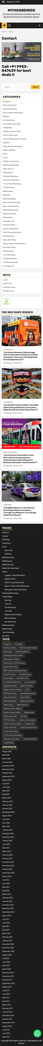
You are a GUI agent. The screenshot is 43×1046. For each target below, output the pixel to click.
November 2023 (8, 837)
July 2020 (5, 958)
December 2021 (8, 905)
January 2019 (7, 1012)
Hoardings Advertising (10, 593)
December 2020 (8, 944)
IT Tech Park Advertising (12, 184)
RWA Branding (8, 251)
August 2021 (7, 916)
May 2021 (5, 926)
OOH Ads (23, 716)
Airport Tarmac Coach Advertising (17, 586)
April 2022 (6, 891)
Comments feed (9, 287)
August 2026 (7, 751)
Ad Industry (19, 644)
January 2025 (7, 805)
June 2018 (6, 1033)
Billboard (6, 116)
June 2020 (6, 962)
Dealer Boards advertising (12, 146)
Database (6, 143)
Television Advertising (11, 739)
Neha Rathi (18, 363)
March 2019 (6, 1005)
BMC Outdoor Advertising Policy (15, 671)
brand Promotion (10, 674)
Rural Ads (5, 636)
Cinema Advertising (10, 135)
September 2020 (8, 951)
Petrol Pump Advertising (12, 232)
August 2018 (7, 1026)
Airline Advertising (9, 105)
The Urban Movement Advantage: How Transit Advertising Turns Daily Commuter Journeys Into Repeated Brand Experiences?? (20, 356)
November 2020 (8, 948)
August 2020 (7, 955)
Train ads (8, 604)
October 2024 (7, 809)
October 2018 (7, 1019)
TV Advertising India (10, 262)
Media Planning (7, 565)
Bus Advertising (9, 120)
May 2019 (5, 998)
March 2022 (6, 894)
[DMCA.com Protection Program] (6, 301)
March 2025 (6, 798)
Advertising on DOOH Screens (14, 663)
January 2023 (7, 858)
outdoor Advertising (11, 731)
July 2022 (5, 880)
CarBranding (7, 128)
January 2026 (7, 762)
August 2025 (7, 780)
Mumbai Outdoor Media (12, 712)
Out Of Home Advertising (13, 735)
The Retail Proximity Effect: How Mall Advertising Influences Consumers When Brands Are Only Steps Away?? (20, 407)
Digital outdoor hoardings (13, 690)
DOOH (5, 154)
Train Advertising (9, 255)
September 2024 (8, 812)
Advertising (8, 652)
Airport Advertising (10, 109)
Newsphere (32, 1041)
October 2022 (7, 869)
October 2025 (7, 773)
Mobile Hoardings (9, 214)
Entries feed (7, 283)
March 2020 (6, 969)
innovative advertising (11, 180)
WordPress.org (8, 291)
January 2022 (7, 901)
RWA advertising (8, 625)
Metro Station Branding (11, 202)
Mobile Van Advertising (10, 568)
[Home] (4, 25)
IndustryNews (8, 172)
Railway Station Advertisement (14, 244)
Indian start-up (8, 169)
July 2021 (5, 919)
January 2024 (7, 830)
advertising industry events (13, 655)
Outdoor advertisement (28, 727)
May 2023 (5, 848)
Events (5, 158)
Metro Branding (10, 618)
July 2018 (5, 1030)
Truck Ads (8, 611)
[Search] (39, 25)
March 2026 (6, 759)
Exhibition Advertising (11, 161)
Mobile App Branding (10, 210)
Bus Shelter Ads (22, 678)
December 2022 (8, 862)
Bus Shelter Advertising (11, 124)
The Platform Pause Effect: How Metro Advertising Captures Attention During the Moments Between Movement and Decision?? (20, 458)
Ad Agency (7, 101)
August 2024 (7, 816)
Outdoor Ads (29, 724)
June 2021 (6, 923)
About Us (5, 532)
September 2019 (8, 983)
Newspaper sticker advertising (15, 589)
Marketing (6, 195)
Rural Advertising (9, 247)
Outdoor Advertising (10, 229)
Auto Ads (8, 600)
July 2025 (5, 784)
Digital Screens (10, 579)
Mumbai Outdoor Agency (13, 708)
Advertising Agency (22, 652)
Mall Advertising (8, 557)
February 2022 (7, 898)
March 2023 (6, 851)
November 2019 (8, 976)
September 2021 (8, 912)
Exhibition (8, 554)
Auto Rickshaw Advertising (13, 113)
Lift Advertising (8, 187)
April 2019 (6, 1001)
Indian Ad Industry (10, 697)
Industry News (25, 697)
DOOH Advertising (10, 693)
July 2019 (5, 990)
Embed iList (6, 543)
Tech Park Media (8, 632)
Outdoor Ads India (10, 727)
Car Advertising (10, 607)
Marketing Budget (9, 199)
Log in (5, 280)
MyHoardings (21, 10)
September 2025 (8, 776)
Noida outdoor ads (10, 716)
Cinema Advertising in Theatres (14, 139)
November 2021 (8, 908)
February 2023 (7, 855)
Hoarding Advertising (27, 693)
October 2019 (7, 980)
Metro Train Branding (10, 206)
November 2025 (8, 769)
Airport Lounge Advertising (14, 582)
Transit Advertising (10, 259)
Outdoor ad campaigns (27, 720)
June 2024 (6, 823)
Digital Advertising (10, 686)
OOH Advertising (9, 225)
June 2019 (6, 994)
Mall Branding (8, 191)
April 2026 (6, 755)
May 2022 (5, 887)
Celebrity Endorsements (12, 131)
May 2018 (5, 1037)
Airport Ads (9, 550)
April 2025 (6, 794)
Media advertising (26, 701)
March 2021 (6, 933)
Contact (5, 536)
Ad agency (7, 644)
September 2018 (8, 1023)
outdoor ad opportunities (12, 724)
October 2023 (7, 841)
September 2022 (8, 873)
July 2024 (5, 819)
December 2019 (8, 973)
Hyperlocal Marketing (11, 165)
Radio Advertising (9, 240)
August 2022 (7, 876)
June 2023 (6, 844)
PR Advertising (8, 236)
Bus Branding (8, 678)
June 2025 (6, 787)
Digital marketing (9, 150)
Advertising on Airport (11, 659)
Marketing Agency (10, 701)
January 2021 (7, 941)
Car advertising (29, 682)
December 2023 (8, 833)
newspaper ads (8, 221)
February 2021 (7, 937)
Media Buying (7, 561)
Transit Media (7, 597)
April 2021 (6, 930)
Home (4, 547)
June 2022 (6, 883)
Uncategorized (8, 266)
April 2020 (6, 965)
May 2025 (5, 791)
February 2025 (7, 801)
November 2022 (8, 866)
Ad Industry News (10, 648)
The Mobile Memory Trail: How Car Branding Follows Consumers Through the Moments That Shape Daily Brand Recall (19, 511)
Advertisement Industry (28, 648)
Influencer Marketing (10, 176)
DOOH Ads (6, 540)
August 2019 (7, 987)
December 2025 (8, 766)
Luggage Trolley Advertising (15, 575)
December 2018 (8, 1015)
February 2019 (7, 1008)
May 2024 (5, 826)
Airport (4, 572)
